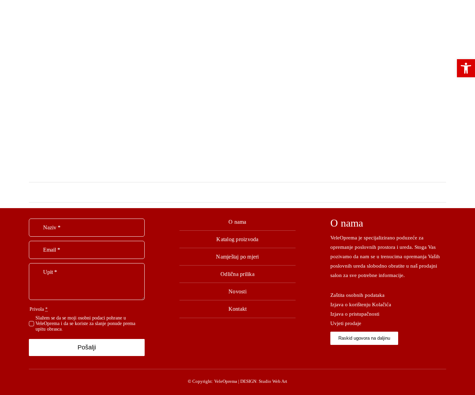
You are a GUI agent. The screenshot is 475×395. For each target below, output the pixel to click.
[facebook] (332, 354)
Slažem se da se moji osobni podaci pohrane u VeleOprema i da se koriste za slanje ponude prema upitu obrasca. (85, 323)
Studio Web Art (273, 381)
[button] (466, 68)
